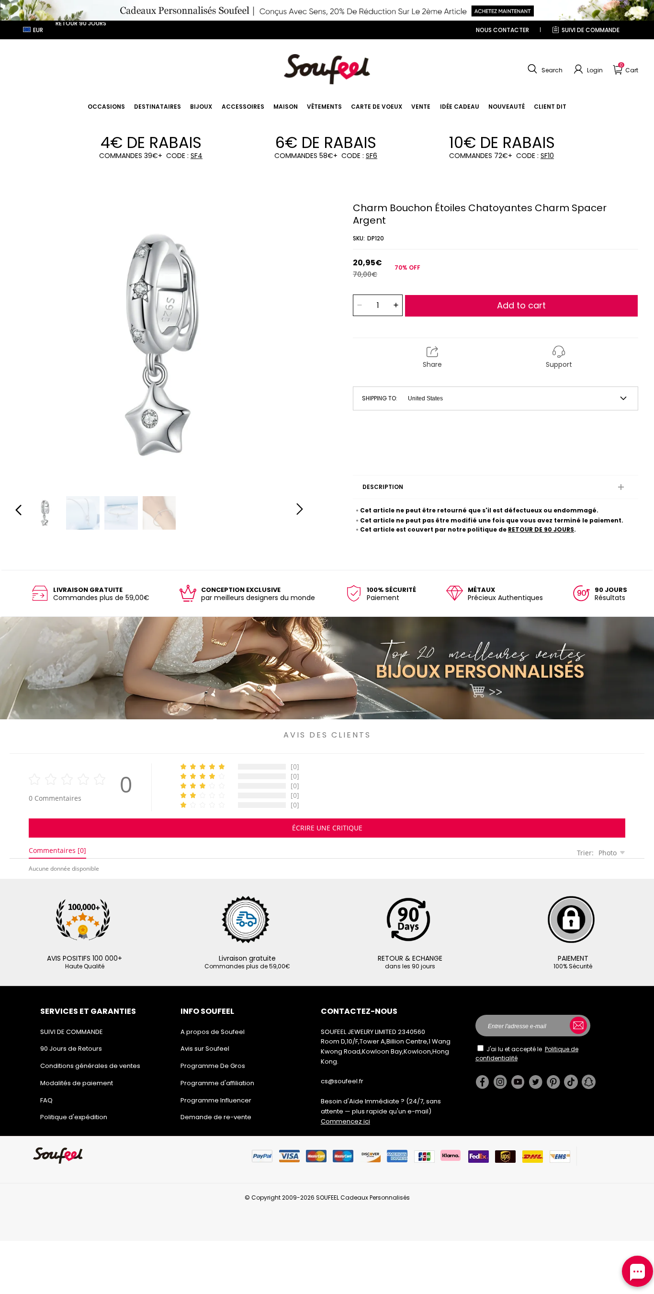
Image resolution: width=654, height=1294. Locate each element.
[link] (106, 106)
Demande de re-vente (215, 1117)
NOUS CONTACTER (502, 30)
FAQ (46, 1100)
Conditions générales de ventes (90, 1065)
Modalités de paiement (76, 1083)
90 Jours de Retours (71, 1048)
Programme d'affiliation (217, 1083)
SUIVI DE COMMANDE (591, 30)
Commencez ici (345, 1121)
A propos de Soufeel (212, 1031)
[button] (544, 69)
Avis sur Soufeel (204, 1048)
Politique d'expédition (73, 1117)
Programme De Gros (212, 1065)
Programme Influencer (215, 1100)
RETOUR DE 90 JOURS (541, 529)
